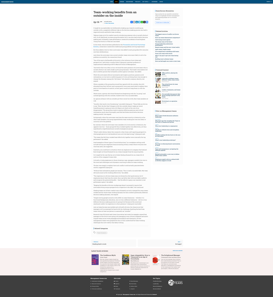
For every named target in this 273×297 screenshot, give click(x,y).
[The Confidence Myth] (96, 264)
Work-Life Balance (157, 286)
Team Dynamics (101, 233)
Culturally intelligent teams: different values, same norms (170, 79)
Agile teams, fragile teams (163, 49)
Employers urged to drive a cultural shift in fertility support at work (167, 160)
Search (133, 288)
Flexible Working (157, 281)
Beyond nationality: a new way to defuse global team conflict (167, 154)
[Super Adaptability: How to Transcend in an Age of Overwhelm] (126, 262)
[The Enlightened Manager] (157, 262)
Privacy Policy (95, 286)
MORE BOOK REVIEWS (178, 250)
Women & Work (157, 288)
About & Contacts (96, 283)
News (116, 1)
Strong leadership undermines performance (164, 44)
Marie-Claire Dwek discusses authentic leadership (166, 116)
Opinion (122, 1)
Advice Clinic (134, 286)
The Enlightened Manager (170, 255)
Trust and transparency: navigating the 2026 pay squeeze (166, 149)
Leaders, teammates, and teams (171, 90)
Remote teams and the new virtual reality (167, 47)
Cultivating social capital (162, 39)
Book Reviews (129, 1)
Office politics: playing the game (170, 73)
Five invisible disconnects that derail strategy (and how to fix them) (171, 95)
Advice (161, 1)
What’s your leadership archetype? (165, 140)
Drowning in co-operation (169, 101)
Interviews (154, 1)
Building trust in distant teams (164, 59)
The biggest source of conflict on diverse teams (167, 34)
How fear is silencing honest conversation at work (167, 144)
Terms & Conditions (97, 288)
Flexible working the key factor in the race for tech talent (167, 135)
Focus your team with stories (163, 53)
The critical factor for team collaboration (170, 84)
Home (111, 1)
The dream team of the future (163, 42)
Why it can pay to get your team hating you (166, 56)
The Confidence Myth (108, 255)
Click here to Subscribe (162, 22)
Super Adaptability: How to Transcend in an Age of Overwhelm (140, 257)
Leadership (156, 283)
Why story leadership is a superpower (166, 126)
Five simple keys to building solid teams (167, 51)
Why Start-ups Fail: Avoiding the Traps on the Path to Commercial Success (167, 121)
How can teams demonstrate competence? (167, 37)
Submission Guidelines (97, 281)
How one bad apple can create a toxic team (167, 61)
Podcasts (137, 1)
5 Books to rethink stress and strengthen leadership (167, 130)
